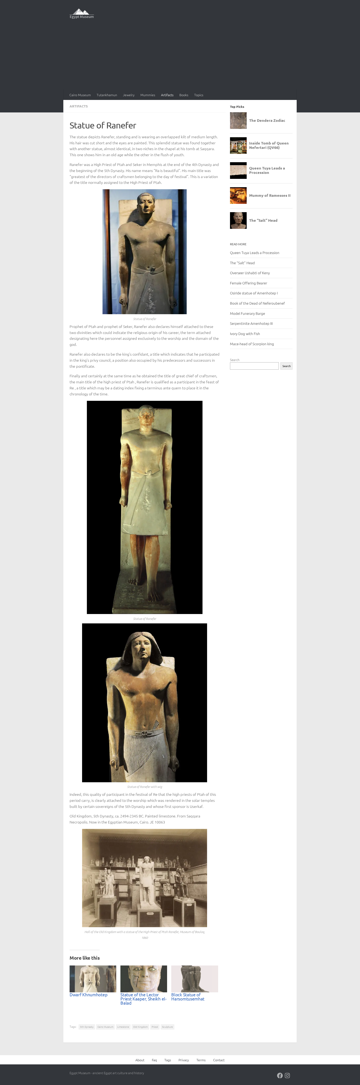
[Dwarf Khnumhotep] (93, 978)
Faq (154, 1060)
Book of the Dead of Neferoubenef (257, 303)
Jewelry (129, 94)
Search (235, 360)
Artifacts (167, 94)
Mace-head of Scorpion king (252, 343)
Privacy (184, 1060)
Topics (198, 94)
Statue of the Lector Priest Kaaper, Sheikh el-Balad (143, 998)
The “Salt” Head (242, 262)
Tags (167, 1060)
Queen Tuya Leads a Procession (254, 252)
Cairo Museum (80, 94)
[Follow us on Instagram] (287, 1076)
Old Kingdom (140, 1026)
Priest (155, 1026)
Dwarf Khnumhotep (88, 994)
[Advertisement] (180, 58)
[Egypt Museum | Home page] (82, 13)
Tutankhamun (107, 94)
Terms (201, 1060)
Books (183, 94)
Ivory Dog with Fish (245, 333)
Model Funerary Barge (247, 313)
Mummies (147, 94)
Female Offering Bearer (248, 283)
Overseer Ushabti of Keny (250, 272)
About (139, 1060)
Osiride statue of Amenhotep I (254, 293)
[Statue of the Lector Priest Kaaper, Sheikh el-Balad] (143, 978)
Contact (219, 1060)
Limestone (123, 1026)
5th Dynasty (87, 1026)
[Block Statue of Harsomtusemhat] (194, 978)
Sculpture (167, 1026)
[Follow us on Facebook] (280, 1076)
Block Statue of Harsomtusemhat (187, 996)
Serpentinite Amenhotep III (251, 323)
